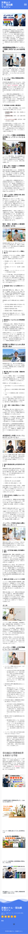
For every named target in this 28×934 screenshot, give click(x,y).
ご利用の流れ (17, 766)
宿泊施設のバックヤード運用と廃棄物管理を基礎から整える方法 (14, 892)
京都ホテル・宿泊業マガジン (7, 4)
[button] (14, 924)
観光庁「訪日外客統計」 (13, 85)
